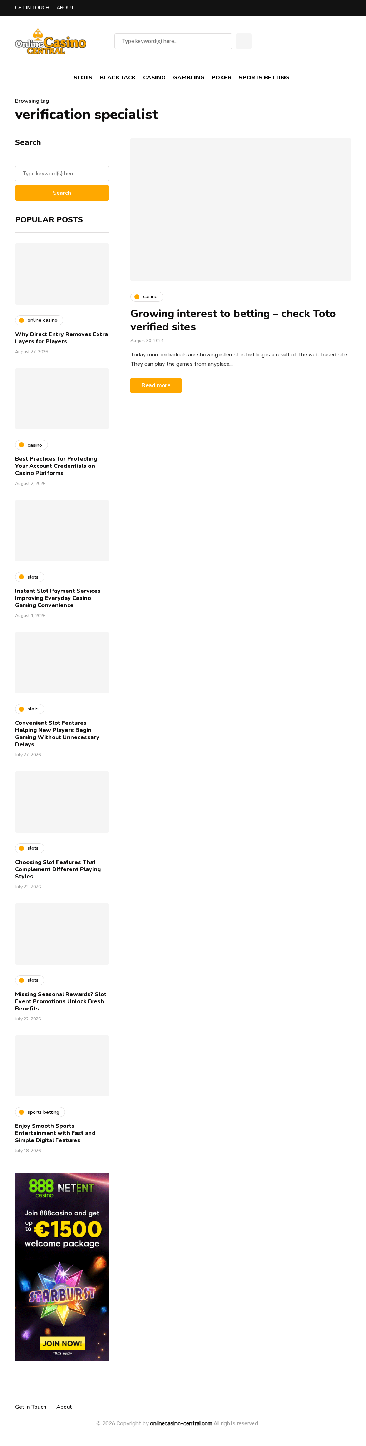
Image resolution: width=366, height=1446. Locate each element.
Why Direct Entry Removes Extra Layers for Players (61, 337)
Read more (156, 385)
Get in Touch (32, 7)
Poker (222, 78)
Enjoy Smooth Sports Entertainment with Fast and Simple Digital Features (55, 1133)
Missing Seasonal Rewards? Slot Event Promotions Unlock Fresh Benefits (61, 1001)
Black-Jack (118, 78)
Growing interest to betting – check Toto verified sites (233, 320)
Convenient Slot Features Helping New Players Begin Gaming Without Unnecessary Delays (57, 733)
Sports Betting (264, 78)
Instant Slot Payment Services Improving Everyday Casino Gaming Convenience (58, 598)
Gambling (188, 78)
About (65, 7)
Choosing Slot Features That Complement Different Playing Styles (58, 869)
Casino (154, 78)
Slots (83, 78)
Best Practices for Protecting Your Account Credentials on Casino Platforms (56, 466)
